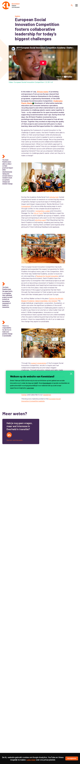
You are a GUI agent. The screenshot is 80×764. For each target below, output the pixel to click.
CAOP (36, 383)
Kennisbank (47, 383)
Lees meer (30, 388)
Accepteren (71, 758)
